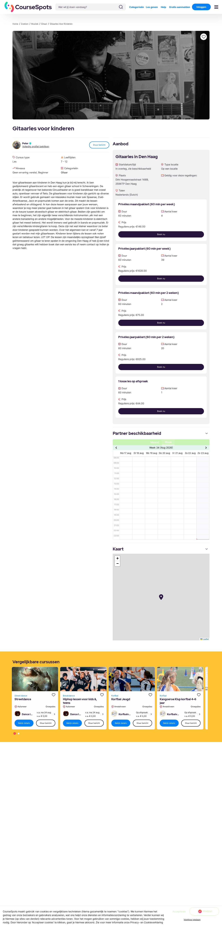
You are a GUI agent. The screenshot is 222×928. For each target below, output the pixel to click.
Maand (154, 442)
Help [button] (163, 7)
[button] (28, 7)
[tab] (14, 733)
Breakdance (69, 695)
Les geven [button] (152, 7)
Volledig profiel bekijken (35, 146)
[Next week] (205, 447)
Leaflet (205, 639)
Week (168, 442)
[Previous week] (116, 447)
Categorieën (136, 7)
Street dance (21, 695)
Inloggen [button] (201, 7)
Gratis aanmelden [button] (179, 7)
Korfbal (114, 695)
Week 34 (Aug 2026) (161, 447)
